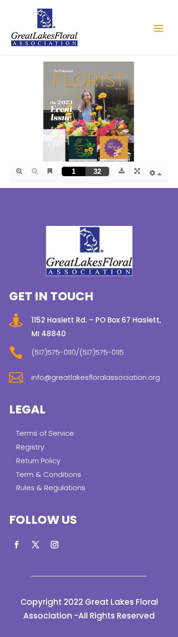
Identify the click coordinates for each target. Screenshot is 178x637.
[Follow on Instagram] (54, 544)
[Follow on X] (35, 544)
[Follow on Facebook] (16, 544)
